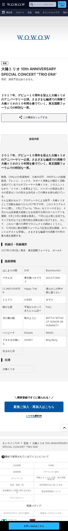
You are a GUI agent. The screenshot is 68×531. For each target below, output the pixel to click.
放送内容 (34, 138)
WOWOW (16, 4)
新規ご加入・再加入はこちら (34, 407)
